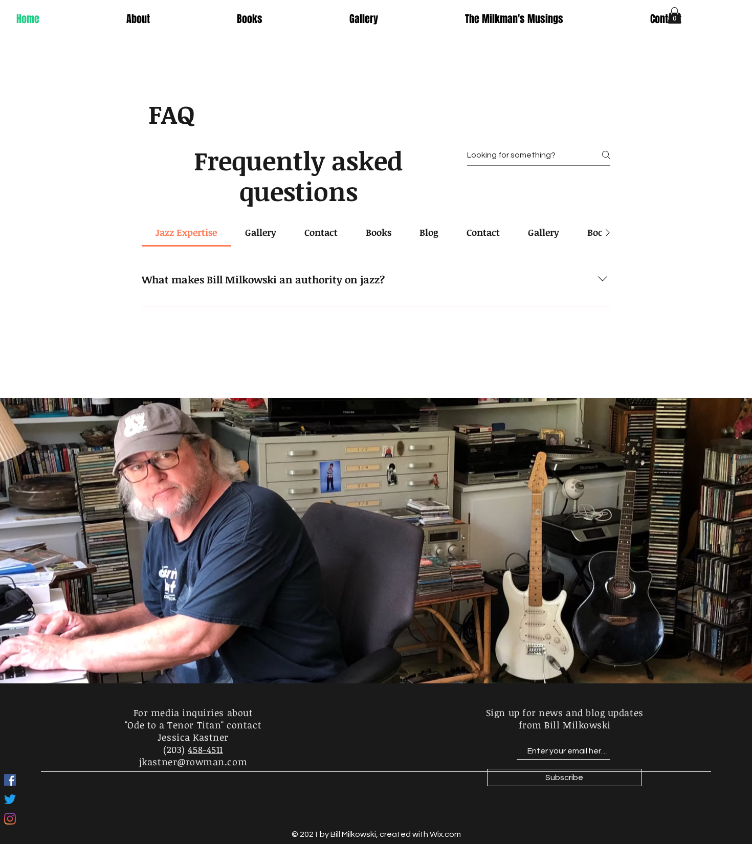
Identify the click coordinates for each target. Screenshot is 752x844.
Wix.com (445, 834)
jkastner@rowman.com (193, 762)
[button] (674, 15)
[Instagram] (10, 819)
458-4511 (205, 749)
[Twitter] (10, 799)
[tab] (186, 232)
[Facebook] (10, 780)
